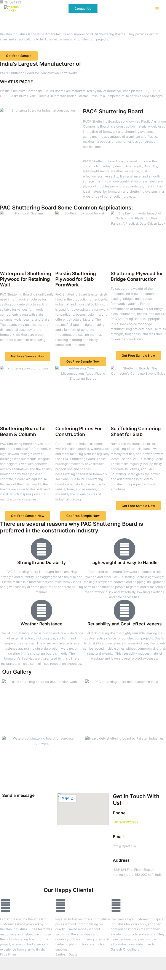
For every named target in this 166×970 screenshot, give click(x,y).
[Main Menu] (157, 8)
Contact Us (83, 9)
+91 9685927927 (125, 822)
